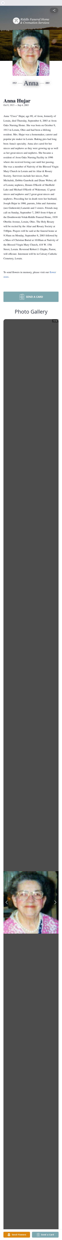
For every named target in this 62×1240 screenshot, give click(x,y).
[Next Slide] (55, 902)
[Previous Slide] (6, 902)
